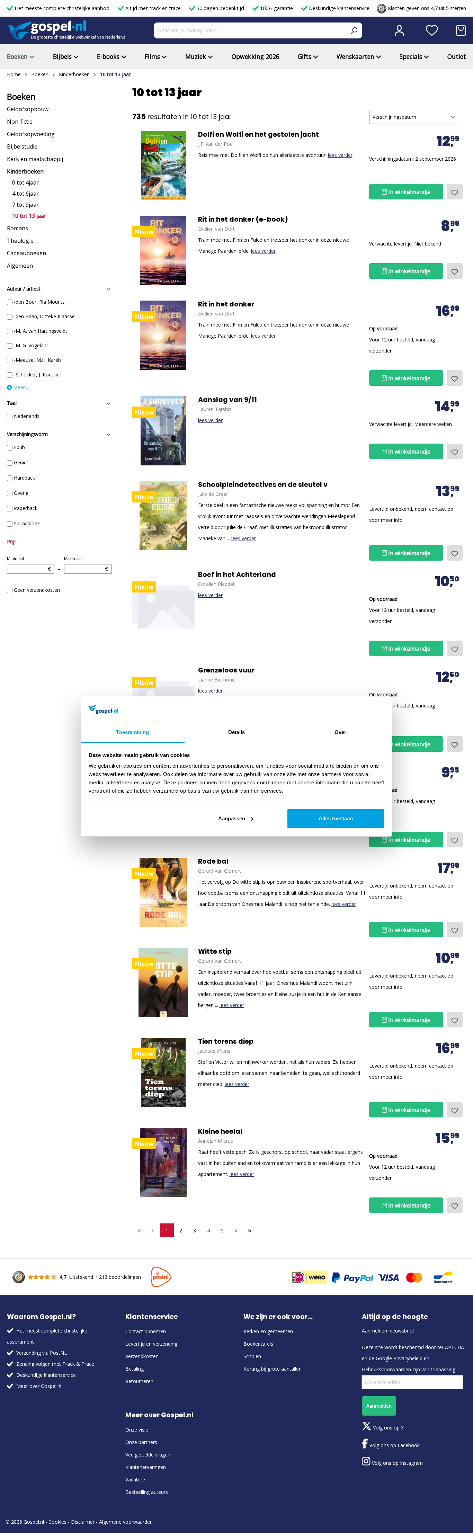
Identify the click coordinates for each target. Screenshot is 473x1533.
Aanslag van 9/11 (227, 400)
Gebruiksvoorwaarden (386, 1369)
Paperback (25, 508)
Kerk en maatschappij (35, 159)
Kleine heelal (220, 1131)
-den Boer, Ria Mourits (39, 301)
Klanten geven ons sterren (426, 8)
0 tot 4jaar (25, 182)
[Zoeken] (354, 30)
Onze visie (136, 1429)
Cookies (57, 1521)
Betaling (134, 1368)
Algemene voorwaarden (126, 1521)
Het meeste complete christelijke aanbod (62, 8)
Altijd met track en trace (153, 8)
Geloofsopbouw (27, 109)
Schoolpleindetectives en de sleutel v (263, 485)
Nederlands (26, 416)
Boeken (21, 96)
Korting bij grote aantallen (272, 1368)
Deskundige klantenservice (338, 8)
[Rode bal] (163, 892)
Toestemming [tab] (132, 732)
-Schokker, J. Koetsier (37, 374)
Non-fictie (20, 121)
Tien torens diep (225, 1041)
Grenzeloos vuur (226, 670)
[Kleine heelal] (163, 1162)
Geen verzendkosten (37, 590)
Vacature (135, 1479)
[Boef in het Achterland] (163, 605)
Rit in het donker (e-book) (243, 219)
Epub (19, 447)
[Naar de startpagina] (66, 30)
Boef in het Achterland (237, 575)
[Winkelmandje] (461, 30)
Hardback (24, 477)
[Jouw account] (399, 30)
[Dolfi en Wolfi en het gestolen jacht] (163, 165)
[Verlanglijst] (432, 30)
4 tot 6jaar (25, 193)
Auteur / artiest (24, 288)
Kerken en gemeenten (268, 1331)
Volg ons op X (388, 1427)
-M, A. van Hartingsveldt (40, 331)
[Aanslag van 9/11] (163, 430)
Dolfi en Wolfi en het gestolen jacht (258, 135)
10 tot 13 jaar (29, 216)
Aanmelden (379, 1405)
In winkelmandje (408, 192)
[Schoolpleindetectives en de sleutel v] (163, 515)
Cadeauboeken (26, 253)
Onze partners (141, 1442)
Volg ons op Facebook (394, 1445)
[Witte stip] (163, 982)
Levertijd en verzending (151, 1343)
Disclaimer (83, 1521)
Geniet (21, 462)
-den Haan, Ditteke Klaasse (44, 316)
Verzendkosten (142, 1356)
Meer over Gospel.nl (38, 1386)
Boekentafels (258, 1343)
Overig (21, 493)
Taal (12, 403)
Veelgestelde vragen (147, 1454)
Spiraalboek (27, 523)
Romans (17, 228)
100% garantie (276, 8)
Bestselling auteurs (146, 1492)
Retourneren (139, 1381)
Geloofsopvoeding (31, 134)
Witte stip (215, 951)
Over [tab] (340, 732)
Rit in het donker (226, 304)
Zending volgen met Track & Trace (55, 1364)
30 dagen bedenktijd (220, 8)
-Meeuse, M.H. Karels (38, 360)
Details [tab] (236, 732)
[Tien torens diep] (163, 1072)
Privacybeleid (407, 1358)
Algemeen (20, 265)
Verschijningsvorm (27, 434)
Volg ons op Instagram (397, 1463)
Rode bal (213, 861)
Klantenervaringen (145, 1467)
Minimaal (29, 564)
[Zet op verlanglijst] (455, 191)
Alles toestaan (336, 818)
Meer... (20, 387)
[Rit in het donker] (163, 250)
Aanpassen (231, 818)
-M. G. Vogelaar (31, 345)
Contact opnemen (145, 1331)
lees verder (340, 155)
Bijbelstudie (22, 146)
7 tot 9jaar (25, 204)
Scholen (252, 1356)
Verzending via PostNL (41, 1352)
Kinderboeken (25, 171)
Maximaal (86, 564)
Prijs (12, 541)
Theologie (20, 240)
